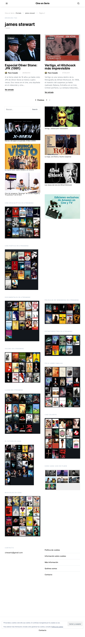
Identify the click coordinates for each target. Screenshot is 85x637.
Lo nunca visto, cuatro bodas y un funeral (19, 170)
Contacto (48, 575)
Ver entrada (9, 90)
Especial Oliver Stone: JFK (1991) (21, 66)
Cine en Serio (42, 3)
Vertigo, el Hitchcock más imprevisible (60, 66)
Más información (51, 562)
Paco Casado (13, 73)
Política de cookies (52, 550)
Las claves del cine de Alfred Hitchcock (58, 185)
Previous (40, 100)
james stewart (30, 13)
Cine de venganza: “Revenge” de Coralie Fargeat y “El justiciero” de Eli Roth (22, 194)
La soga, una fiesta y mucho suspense (58, 157)
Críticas (11, 38)
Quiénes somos (51, 568)
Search (35, 109)
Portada (18, 13)
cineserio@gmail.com (14, 552)
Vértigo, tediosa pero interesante (56, 128)
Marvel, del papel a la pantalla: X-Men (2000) (20, 141)
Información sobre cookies (55, 556)
